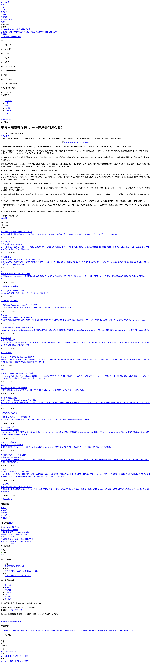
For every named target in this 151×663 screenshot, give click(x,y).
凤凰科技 (24, 631)
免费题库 (53, 32)
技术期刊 (8, 111)
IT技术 (37, 32)
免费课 (3, 14)
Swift (2, 218)
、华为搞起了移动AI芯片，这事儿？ (21, 259)
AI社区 (7, 108)
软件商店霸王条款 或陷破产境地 (18, 400)
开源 (5, 338)
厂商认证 (32, 32)
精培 (15, 576)
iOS (9, 218)
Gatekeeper (11, 286)
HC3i (17, 566)
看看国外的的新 (16, 232)
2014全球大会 (10, 430)
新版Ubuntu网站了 (11, 457)
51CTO (7, 566)
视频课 (3, 29)
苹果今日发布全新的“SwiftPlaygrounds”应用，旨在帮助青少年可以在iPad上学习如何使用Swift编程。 (37, 307)
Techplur (22, 566)
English (7, 594)
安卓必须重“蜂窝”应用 (14, 388)
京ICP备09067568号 (15, 610)
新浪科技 (4, 631)
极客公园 (87, 631)
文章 (2, 37)
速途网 (60, 631)
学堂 (2, 7)
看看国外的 (11, 244)
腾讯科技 (10, 631)
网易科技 (17, 631)
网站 (10, 353)
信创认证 (19, 32)
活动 (6, 113)
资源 (5, 37)
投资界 (119, 631)
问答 (9, 37)
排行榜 (13, 29)
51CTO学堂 (9, 576)
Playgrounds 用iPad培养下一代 (19, 305)
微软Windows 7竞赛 (12, 445)
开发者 (3, 301)
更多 (11, 523)
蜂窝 (5, 398)
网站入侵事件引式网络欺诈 (16, 317)
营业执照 (4, 621)
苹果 (6, 218)
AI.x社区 (34, 571)
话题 (6, 106)
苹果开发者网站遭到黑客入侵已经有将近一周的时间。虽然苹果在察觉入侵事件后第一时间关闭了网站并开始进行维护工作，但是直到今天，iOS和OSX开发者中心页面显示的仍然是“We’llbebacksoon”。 (73, 320)
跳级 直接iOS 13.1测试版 (15, 417)
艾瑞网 (48, 631)
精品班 (3, 9)
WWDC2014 (5, 442)
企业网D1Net (112, 631)
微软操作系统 (6, 455)
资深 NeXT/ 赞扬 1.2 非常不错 (17, 357)
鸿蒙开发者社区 (6, 19)
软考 (14, 32)
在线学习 (4, 34)
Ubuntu (3, 469)
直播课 (23, 29)
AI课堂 (3, 22)
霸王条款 (14, 413)
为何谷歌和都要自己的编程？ (16, 487)
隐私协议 (8, 599)
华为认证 (25, 32)
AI (2, 271)
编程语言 (10, 499)
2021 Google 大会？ (13, 291)
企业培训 (4, 17)
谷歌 (2, 499)
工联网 (81, 631)
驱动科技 (30, 631)
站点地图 (8, 590)
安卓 (2, 398)
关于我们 (8, 585)
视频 (6, 103)
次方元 (124, 631)
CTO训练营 (27, 576)
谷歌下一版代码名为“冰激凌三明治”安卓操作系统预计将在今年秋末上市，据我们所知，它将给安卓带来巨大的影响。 (43, 390)
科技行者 (37, 631)
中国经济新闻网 (68, 631)
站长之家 (54, 631)
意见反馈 (8, 592)
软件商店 (7, 413)
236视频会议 (95, 631)
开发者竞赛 (22, 455)
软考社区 (4, 12)
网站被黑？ (9, 340)
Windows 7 (14, 455)
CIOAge (13, 566)
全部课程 (4, 32)
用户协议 (8, 597)
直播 (19, 37)
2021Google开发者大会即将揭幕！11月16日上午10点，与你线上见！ (25, 293)
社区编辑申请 (6, 119)
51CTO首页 (5, 2)
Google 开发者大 (12, 301)
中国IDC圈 (104, 631)
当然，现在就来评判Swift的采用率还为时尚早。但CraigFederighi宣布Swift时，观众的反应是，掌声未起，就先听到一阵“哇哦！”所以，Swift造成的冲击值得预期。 (59, 234)
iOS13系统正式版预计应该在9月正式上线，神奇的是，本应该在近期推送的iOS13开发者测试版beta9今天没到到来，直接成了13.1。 (48, 420)
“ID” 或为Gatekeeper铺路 (15, 274)
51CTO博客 (9, 571)
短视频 (18, 29)
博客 (2, 5)
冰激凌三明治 (12, 398)
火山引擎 (130, 631)
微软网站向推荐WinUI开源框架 (17, 328)
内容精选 (8, 101)
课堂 (12, 37)
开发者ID (4, 286)
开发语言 (7, 257)
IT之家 (76, 631)
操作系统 (10, 427)
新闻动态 (8, 587)
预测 (11, 442)
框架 (9, 338)
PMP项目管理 (45, 32)
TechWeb (43, 631)
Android (3, 484)
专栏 (15, 37)
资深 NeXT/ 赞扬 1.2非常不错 (17, 373)
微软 (2, 338)
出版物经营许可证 (14, 621)
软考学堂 (28, 29)
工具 (5, 427)
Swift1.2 (3, 369)
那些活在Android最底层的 (15, 472)
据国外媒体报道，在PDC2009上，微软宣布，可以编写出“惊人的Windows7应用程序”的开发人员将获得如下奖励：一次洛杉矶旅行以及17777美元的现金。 (56, 447)
